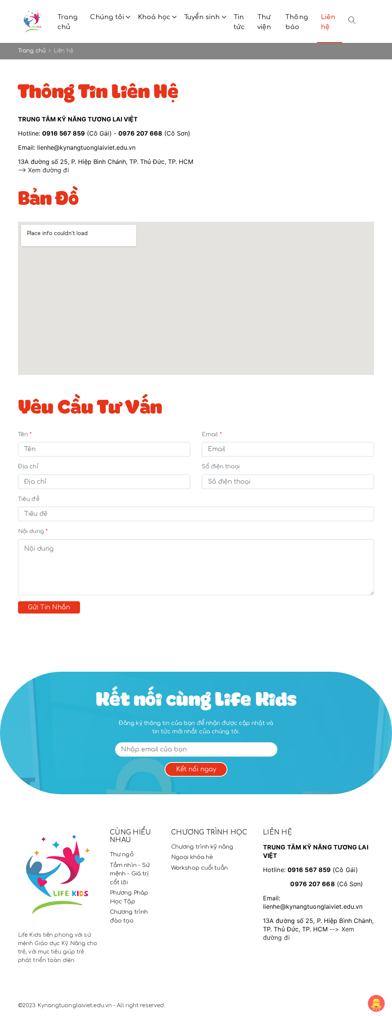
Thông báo (296, 22)
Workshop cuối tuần (199, 868)
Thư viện (264, 22)
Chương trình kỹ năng (202, 847)
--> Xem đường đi (43, 170)
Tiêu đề (28, 499)
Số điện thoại (221, 466)
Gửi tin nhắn (49, 607)
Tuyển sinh (203, 17)
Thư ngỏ (122, 854)
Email (210, 434)
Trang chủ (67, 22)
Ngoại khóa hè (192, 857)
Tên (23, 434)
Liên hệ (328, 22)
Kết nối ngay (196, 769)
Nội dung (31, 531)
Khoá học (155, 17)
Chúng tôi (108, 17)
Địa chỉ (28, 466)
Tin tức (239, 22)
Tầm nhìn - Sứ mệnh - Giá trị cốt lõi (130, 874)
